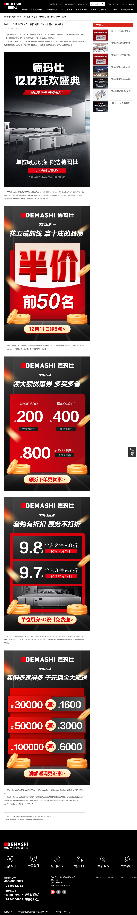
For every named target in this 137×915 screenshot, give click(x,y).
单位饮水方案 (66, 9)
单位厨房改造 (52, 9)
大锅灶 (93, 9)
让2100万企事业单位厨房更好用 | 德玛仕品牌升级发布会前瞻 (30, 816)
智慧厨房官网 (127, 9)
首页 (13, 17)
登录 (110, 4)
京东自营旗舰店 (69, 4)
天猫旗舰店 (81, 4)
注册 (117, 4)
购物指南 (99, 877)
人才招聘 (114, 9)
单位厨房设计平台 (55, 4)
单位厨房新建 (37, 9)
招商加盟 (103, 9)
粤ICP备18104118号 (63, 912)
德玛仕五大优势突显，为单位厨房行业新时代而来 (26, 819)
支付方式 (123, 877)
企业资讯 (19, 17)
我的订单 (131, 4)
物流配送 (111, 877)
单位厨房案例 (81, 9)
